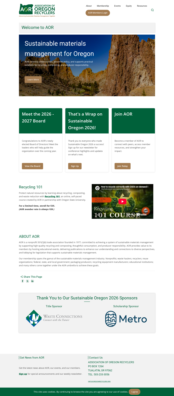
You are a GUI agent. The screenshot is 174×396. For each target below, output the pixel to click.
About (89, 6)
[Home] (37, 10)
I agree (134, 391)
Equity (129, 6)
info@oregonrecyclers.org (99, 381)
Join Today (122, 166)
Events (117, 6)
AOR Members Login (97, 12)
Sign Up (75, 166)
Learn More (33, 79)
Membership (103, 6)
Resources (142, 6)
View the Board (32, 166)
